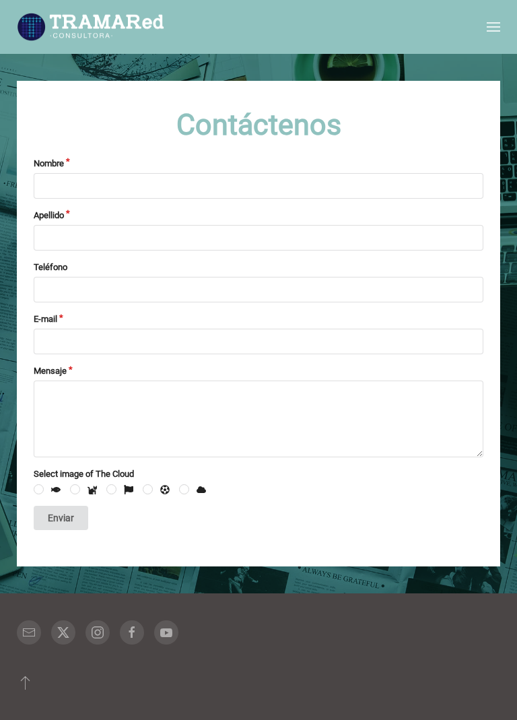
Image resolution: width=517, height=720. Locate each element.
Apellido (49, 215)
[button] (493, 27)
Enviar (61, 518)
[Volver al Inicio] (91, 27)
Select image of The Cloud (84, 474)
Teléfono (50, 267)
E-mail (45, 319)
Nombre (49, 163)
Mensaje (50, 371)
